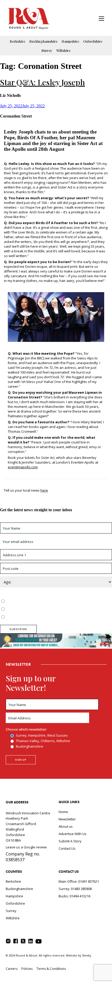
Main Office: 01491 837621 (79, 881)
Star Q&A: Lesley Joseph (42, 82)
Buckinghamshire (43, 41)
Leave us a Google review (26, 847)
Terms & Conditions (51, 968)
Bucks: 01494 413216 (74, 896)
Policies (27, 968)
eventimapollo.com (23, 467)
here (44, 490)
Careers (11, 968)
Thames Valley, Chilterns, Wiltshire (32, 609)
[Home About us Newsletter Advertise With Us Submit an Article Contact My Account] (101, 19)
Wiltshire (63, 50)
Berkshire (17, 41)
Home (63, 811)
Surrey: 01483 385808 (75, 888)
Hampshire (70, 41)
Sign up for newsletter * (19, 520)
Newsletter (67, 819)
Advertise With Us (72, 833)
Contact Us (67, 848)
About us (66, 826)
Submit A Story (70, 841)
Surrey (46, 50)
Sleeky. (87, 955)
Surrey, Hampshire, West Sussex (31, 601)
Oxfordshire (92, 41)
